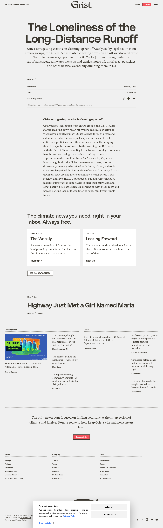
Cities (40, 313)
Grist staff (31, 79)
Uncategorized (130, 92)
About (55, 460)
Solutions (9, 468)
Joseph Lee (136, 391)
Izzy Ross (56, 388)
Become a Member (108, 468)
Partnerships (57, 475)
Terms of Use (10, 520)
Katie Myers (136, 373)
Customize (107, 514)
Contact (55, 468)
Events (102, 464)
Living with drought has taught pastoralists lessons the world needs (144, 384)
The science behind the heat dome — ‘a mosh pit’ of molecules (65, 359)
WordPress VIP (25, 518)
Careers (55, 471)
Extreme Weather (12, 475)
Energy (8, 460)
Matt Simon (57, 367)
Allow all (109, 507)
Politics (8, 464)
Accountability (11, 471)
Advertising (104, 471)
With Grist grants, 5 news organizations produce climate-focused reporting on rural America (144, 342)
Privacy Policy (21, 520)
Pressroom (57, 478)
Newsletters (105, 460)
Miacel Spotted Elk (60, 349)
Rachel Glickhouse (139, 352)
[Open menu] (156, 4)
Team (54, 464)
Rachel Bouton (11, 372)
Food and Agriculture (14, 478)
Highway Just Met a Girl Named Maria (80, 305)
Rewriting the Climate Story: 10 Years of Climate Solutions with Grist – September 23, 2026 (104, 340)
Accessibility (105, 478)
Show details (45, 523)
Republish (104, 475)
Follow (137, 4)
